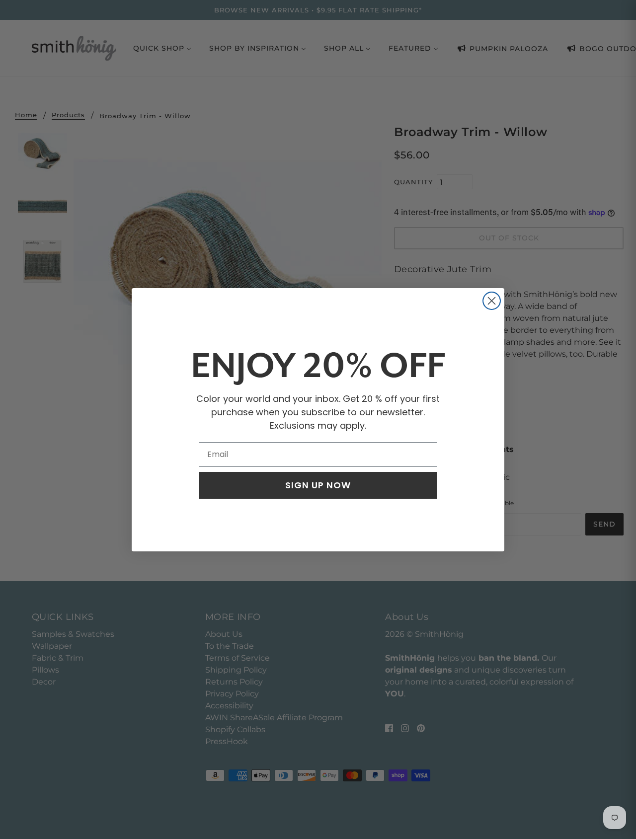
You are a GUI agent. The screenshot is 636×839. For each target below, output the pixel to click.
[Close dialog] (491, 300)
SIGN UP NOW (318, 485)
